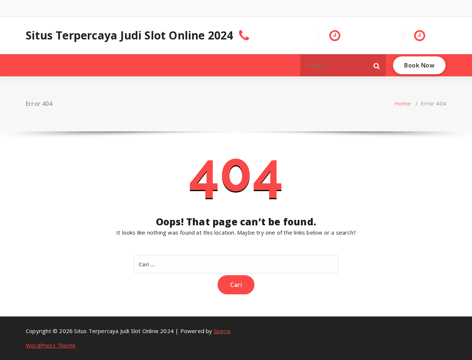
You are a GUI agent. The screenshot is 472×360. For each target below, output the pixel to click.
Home (403, 103)
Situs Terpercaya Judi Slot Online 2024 (129, 35)
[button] (377, 65)
